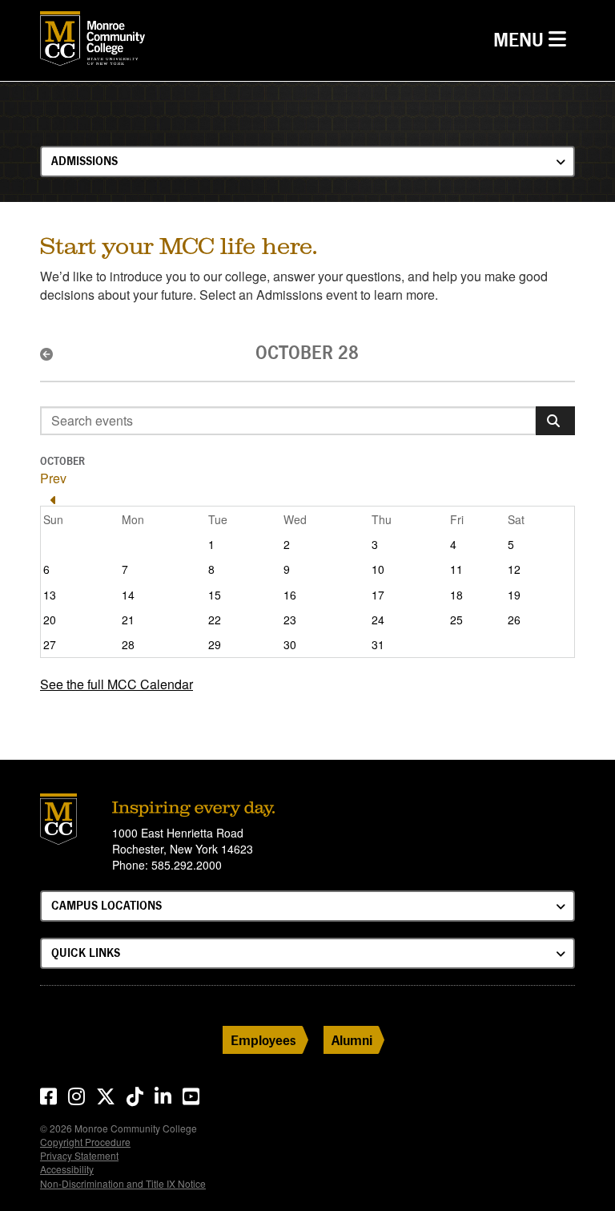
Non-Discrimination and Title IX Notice (123, 1183)
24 (378, 620)
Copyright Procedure (85, 1141)
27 (49, 644)
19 (514, 595)
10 (378, 569)
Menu (533, 39)
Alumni (352, 1039)
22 (214, 620)
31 (378, 644)
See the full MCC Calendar (116, 684)
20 (49, 620)
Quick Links (85, 952)
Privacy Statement (79, 1155)
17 (378, 595)
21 (128, 620)
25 (456, 620)
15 (214, 595)
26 (514, 620)
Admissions (84, 160)
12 (514, 569)
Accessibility (67, 1169)
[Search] (555, 420)
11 (456, 569)
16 (289, 595)
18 (456, 595)
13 (49, 595)
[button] (53, 354)
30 (289, 644)
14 (128, 595)
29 (214, 644)
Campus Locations (106, 905)
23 (289, 620)
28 (128, 644)
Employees (263, 1039)
